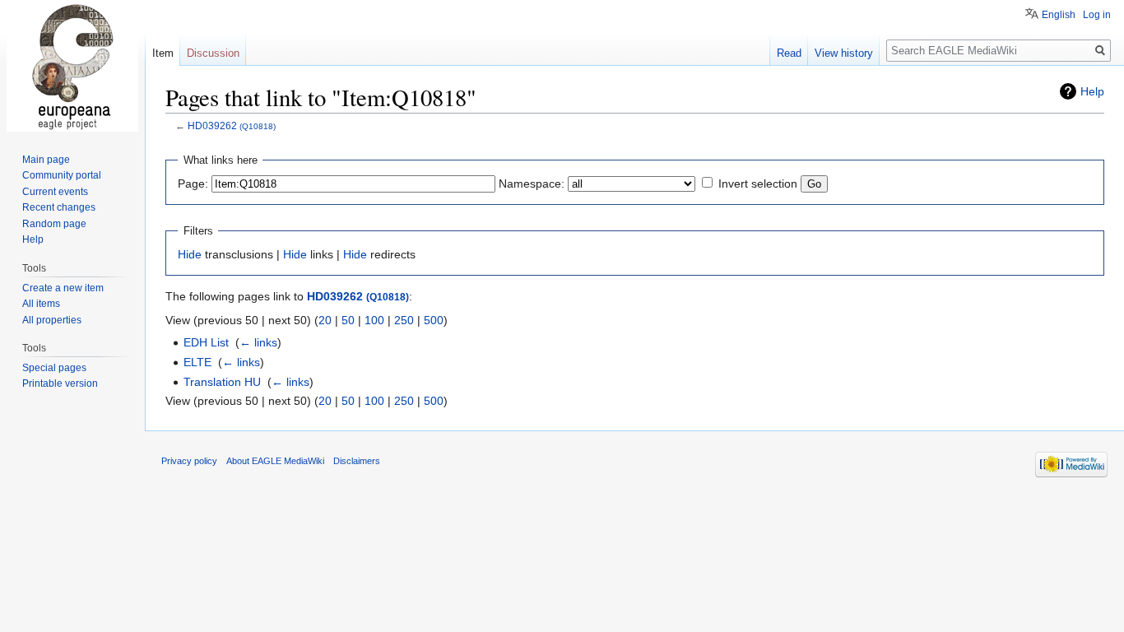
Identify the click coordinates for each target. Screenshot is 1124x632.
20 (325, 320)
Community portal (61, 175)
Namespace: (531, 183)
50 (348, 320)
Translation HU (222, 381)
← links (258, 342)
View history (844, 53)
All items (41, 303)
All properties (51, 320)
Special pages (54, 368)
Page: (193, 183)
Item (163, 53)
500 (434, 320)
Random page (54, 224)
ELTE (197, 362)
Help (1092, 91)
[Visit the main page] (72, 66)
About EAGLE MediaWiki (275, 461)
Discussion (213, 53)
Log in (1097, 15)
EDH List (206, 342)
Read (789, 53)
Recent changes (58, 207)
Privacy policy (189, 461)
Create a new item (63, 288)
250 (404, 320)
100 (374, 320)
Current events (55, 192)
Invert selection (757, 183)
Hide (190, 254)
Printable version (60, 383)
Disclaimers (356, 461)
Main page (46, 159)
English (1058, 15)
